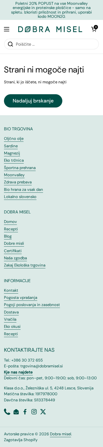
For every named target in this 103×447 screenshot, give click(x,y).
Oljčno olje (14, 138)
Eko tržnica (14, 160)
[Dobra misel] (50, 29)
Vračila (10, 319)
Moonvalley (14, 175)
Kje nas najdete (18, 372)
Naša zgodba (15, 258)
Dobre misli (14, 243)
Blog (8, 236)
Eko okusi (12, 326)
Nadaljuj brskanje (33, 100)
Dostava (11, 312)
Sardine (11, 146)
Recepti (11, 229)
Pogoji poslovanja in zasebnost (32, 304)
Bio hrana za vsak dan (23, 189)
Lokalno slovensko (20, 196)
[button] (93, 29)
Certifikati (13, 250)
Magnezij (12, 153)
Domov (10, 221)
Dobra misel (60, 434)
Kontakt (11, 290)
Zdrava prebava (18, 182)
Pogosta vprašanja (20, 297)
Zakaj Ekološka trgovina (24, 265)
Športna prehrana (20, 167)
